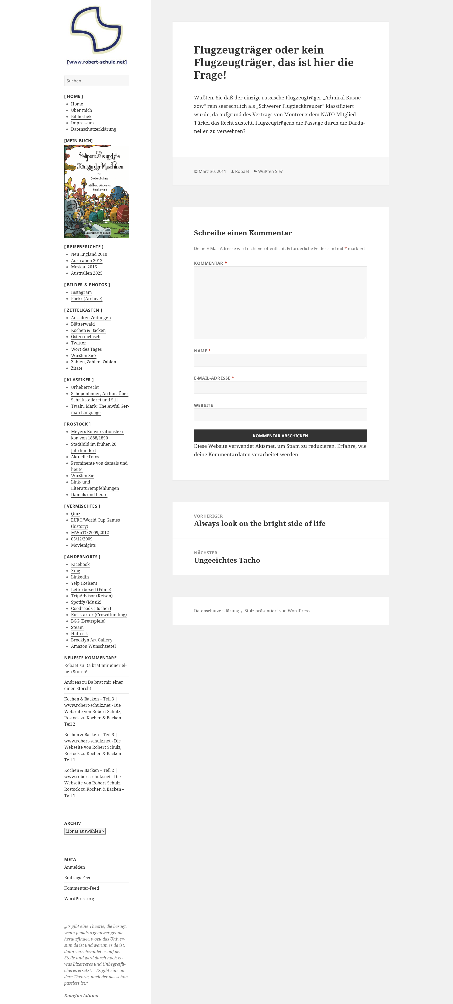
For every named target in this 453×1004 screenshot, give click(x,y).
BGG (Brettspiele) (88, 621)
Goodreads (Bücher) (91, 608)
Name (202, 351)
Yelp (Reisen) (84, 583)
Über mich (81, 110)
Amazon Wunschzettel (93, 646)
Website (203, 405)
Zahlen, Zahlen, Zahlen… (95, 362)
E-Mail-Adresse (214, 378)
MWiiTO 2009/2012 (90, 532)
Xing (75, 570)
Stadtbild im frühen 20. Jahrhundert (94, 447)
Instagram (81, 292)
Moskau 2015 (84, 267)
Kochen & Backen (88, 330)
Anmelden (74, 867)
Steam (77, 627)
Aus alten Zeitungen (91, 318)
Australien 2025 (87, 273)
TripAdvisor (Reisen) (92, 596)
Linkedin (80, 577)
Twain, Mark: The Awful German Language (100, 409)
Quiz (75, 514)
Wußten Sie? (83, 355)
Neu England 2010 (89, 254)
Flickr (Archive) (87, 298)
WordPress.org (79, 898)
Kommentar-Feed (81, 888)
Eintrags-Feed (78, 877)
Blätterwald (83, 324)
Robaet (242, 171)
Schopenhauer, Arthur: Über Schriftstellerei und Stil (99, 397)
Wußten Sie (82, 476)
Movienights (83, 545)
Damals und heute (89, 494)
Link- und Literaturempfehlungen (95, 485)
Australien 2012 (87, 260)
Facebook (80, 564)
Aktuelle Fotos (85, 457)
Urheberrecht (85, 387)
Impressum (82, 123)
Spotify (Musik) (86, 602)
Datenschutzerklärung (93, 129)
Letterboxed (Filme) (91, 589)
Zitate (77, 368)
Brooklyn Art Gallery (91, 640)
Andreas (72, 682)
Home (77, 104)
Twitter (78, 343)
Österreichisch (85, 336)
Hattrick (79, 633)
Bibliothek (81, 116)
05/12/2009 (82, 539)
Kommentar (210, 263)
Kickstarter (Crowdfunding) (99, 615)
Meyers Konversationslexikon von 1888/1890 (97, 435)
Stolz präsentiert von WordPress (277, 611)
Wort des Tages (86, 349)
